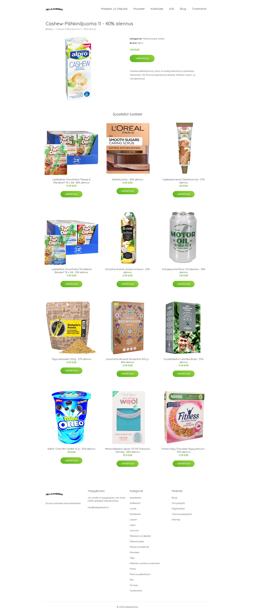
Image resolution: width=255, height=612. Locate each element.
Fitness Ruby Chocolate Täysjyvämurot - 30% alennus (184, 450)
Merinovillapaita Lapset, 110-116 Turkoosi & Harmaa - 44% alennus (127, 450)
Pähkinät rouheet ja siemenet (145, 563)
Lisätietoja (142, 58)
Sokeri (161, 38)
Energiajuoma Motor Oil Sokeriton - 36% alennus (183, 271)
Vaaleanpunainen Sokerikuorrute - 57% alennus (183, 181)
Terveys (134, 585)
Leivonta (134, 530)
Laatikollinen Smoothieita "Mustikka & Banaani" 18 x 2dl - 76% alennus (71, 271)
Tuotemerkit (199, 8)
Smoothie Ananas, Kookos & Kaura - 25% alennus (127, 271)
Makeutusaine (150, 38)
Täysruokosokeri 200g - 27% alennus (71, 359)
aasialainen (135, 497)
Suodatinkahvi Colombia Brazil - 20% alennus (183, 361)
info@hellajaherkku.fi (98, 507)
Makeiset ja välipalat (114, 8)
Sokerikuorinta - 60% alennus (127, 179)
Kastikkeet (157, 8)
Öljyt (132, 557)
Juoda (133, 508)
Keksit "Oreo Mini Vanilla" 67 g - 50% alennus (71, 448)
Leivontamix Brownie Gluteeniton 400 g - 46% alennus (127, 361)
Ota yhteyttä (178, 503)
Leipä (132, 525)
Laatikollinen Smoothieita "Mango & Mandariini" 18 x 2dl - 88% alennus (71, 181)
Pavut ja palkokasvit (140, 574)
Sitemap (176, 519)
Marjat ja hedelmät (139, 546)
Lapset (133, 519)
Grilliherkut (135, 503)
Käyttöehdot (178, 508)
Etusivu (49, 29)
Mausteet (139, 8)
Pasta (133, 568)
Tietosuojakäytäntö (182, 514)
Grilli (171, 8)
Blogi (183, 8)
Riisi (132, 579)
